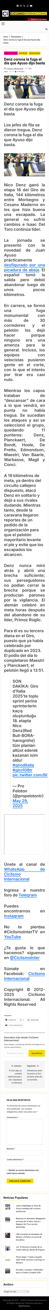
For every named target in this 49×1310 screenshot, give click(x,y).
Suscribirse (37, 1053)
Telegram (28, 895)
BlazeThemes (24, 1306)
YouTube (12, 936)
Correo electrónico (15, 1159)
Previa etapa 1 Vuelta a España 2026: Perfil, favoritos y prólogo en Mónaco (30, 1260)
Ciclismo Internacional (15, 68)
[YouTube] (31, 5)
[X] (24, 5)
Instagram (14, 915)
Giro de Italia (11, 53)
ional (24, 978)
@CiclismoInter (25, 957)
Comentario (12, 1117)
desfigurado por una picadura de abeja (24, 267)
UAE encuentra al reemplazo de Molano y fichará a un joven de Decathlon (29, 1237)
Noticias (23, 53)
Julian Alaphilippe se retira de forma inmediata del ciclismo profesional (28, 1209)
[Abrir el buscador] (46, 29)
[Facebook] (17, 5)
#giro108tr (22, 770)
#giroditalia (23, 765)
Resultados (34, 53)
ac (18, 978)
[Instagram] (20, 5)
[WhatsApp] (27, 5)
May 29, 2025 (20, 803)
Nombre (11, 1149)
